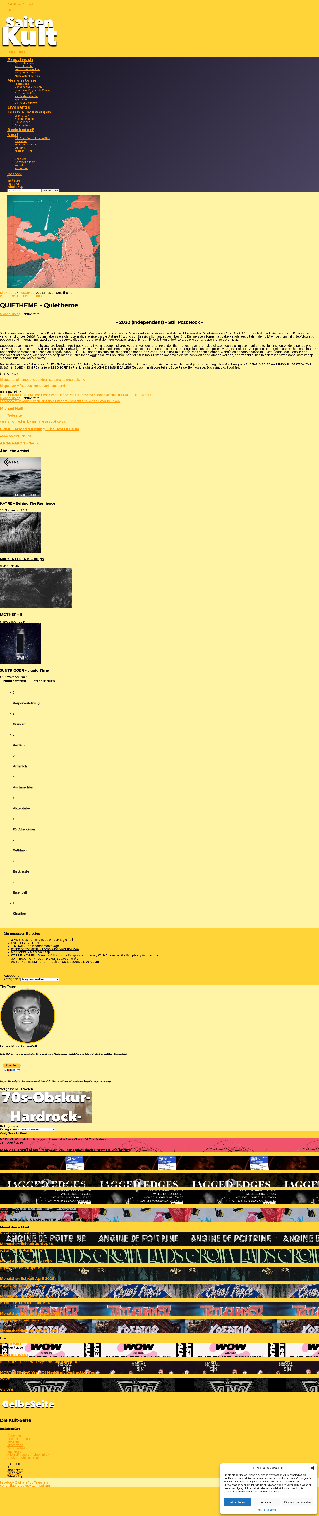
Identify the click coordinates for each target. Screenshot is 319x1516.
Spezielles (21, 100)
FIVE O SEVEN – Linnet (26, 943)
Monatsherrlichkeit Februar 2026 (29, 1313)
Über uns (21, 159)
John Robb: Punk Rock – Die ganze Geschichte (44, 958)
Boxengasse (22, 122)
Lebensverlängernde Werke (33, 90)
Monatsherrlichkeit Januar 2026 (28, 1331)
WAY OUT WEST (14, 1355)
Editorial (20, 148)
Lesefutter (22, 116)
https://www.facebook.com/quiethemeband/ (33, 386)
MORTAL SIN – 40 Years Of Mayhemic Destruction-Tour (48, 1372)
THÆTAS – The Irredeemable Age (35, 946)
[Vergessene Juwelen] (46, 1122)
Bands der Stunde (26, 96)
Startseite (8, 293)
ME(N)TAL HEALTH (25, 151)
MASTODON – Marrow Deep (30, 952)
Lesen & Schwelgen (29, 111)
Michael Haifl (9, 314)
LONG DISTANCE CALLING (17, 395)
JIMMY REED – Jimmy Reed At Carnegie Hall (42, 940)
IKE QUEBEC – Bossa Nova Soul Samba (33, 1202)
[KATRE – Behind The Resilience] (20, 496)
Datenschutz (17, 1448)
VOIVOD (7, 1390)
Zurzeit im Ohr (24, 66)
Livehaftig (19, 106)
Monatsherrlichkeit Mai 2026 (26, 1261)
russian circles (105, 395)
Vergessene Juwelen (28, 87)
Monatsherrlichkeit (27, 76)
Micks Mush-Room (26, 145)
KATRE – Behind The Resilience (27, 503)
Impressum (15, 1451)
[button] (311, 1468)
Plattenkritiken (24, 63)
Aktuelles (21, 141)
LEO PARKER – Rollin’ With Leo (27, 1167)
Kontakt (20, 165)
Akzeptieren (237, 1502)
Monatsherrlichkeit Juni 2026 (26, 1244)
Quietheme (85, 395)
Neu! (12, 134)
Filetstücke (22, 84)
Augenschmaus (25, 119)
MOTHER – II (11, 614)
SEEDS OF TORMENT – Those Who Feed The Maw (45, 949)
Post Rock (42, 395)
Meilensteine (22, 79)
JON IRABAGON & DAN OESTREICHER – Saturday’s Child (50, 1220)
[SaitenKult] (29, 46)
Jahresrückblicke (26, 103)
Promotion (21, 168)
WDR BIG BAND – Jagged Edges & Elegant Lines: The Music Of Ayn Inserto (65, 1185)
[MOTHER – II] (36, 607)
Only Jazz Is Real (25, 93)
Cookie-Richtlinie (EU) (23, 1458)
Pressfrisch (20, 59)
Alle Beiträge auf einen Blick (32, 138)
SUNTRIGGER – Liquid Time (24, 670)
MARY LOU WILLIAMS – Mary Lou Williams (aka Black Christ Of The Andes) (65, 1150)
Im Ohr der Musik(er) (28, 69)
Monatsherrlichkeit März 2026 (27, 1296)
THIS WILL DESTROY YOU (134, 395)
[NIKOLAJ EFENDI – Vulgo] (20, 551)
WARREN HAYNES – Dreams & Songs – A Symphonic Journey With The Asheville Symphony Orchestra (84, 955)
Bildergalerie (23, 125)
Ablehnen (266, 1502)
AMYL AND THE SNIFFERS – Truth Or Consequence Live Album (55, 961)
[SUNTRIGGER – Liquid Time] (20, 663)
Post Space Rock (63, 395)
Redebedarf (20, 129)
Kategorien (12, 979)
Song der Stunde (25, 73)
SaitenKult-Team (25, 162)
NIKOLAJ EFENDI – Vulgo (22, 559)
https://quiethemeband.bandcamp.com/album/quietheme (42, 379)
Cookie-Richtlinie (266, 1510)
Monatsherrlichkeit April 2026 (27, 1278)
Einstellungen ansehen (297, 1502)
